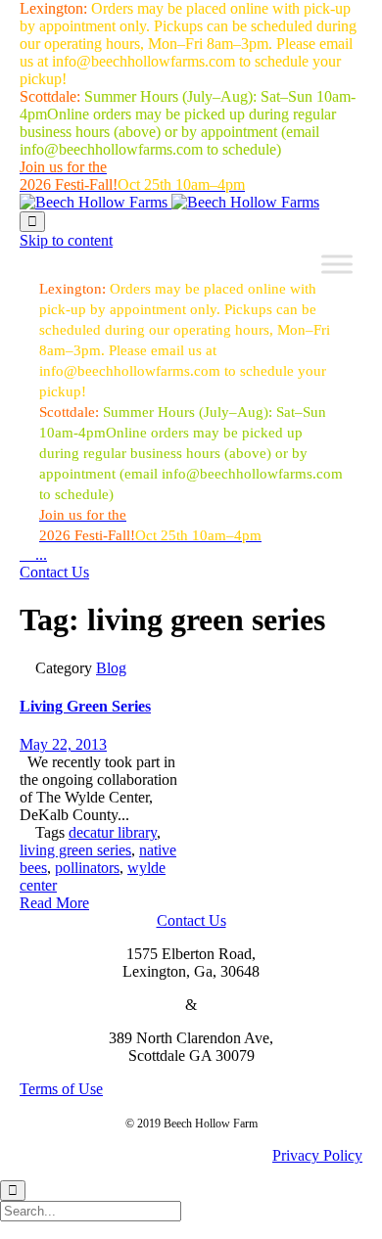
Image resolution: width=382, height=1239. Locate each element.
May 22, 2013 (63, 744)
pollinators (87, 867)
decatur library (113, 832)
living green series (75, 850)
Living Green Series (85, 706)
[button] (54, 572)
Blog (111, 668)
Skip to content (66, 240)
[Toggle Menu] (337, 264)
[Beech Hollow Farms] (169, 202)
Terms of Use (61, 1088)
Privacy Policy (317, 1155)
